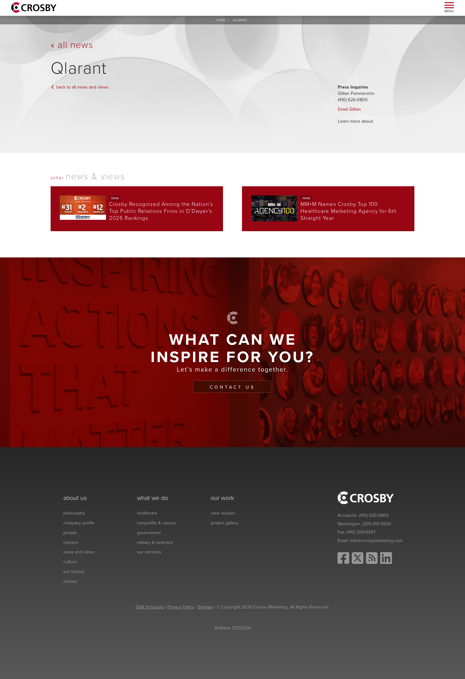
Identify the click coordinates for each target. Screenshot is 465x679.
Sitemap (205, 607)
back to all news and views (81, 87)
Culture (70, 562)
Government (149, 532)
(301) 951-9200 (377, 524)
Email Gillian (349, 109)
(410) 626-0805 (374, 515)
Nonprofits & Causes (156, 523)
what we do (152, 498)
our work (222, 498)
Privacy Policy (180, 607)
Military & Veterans (155, 542)
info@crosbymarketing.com (376, 540)
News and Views (79, 552)
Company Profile (79, 523)
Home (221, 20)
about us (75, 498)
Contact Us (232, 387)
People (70, 532)
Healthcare (147, 513)
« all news (72, 45)
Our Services (149, 552)
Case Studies (223, 513)
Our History (73, 571)
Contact (70, 581)
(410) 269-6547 (361, 532)
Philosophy (74, 513)
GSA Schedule (150, 607)
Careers (70, 542)
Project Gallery (225, 523)
